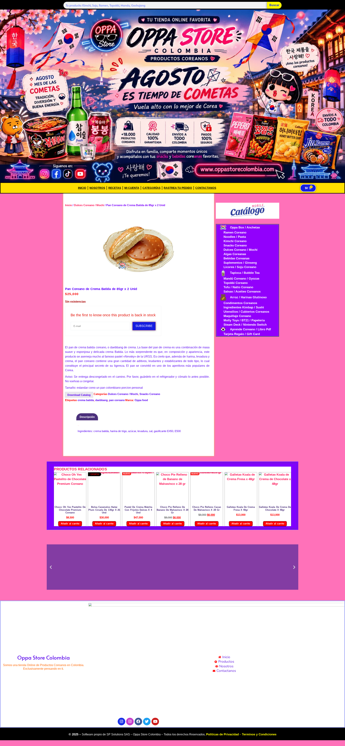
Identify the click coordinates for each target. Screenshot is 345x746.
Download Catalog (79, 394)
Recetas (114, 187)
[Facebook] (138, 721)
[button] (51, 567)
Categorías (151, 187)
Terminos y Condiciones (259, 734)
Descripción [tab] (87, 416)
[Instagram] (121, 721)
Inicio (82, 187)
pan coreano (117, 400)
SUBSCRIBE (144, 325)
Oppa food (141, 400)
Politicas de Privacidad (222, 734)
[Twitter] (147, 721)
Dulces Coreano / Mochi (89, 205)
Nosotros (97, 187)
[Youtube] (155, 721)
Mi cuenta (131, 187)
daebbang (101, 400)
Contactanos (205, 187)
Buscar (274, 5)
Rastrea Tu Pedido (178, 187)
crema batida (86, 400)
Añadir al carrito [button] (70, 523)
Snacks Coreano (149, 394)
